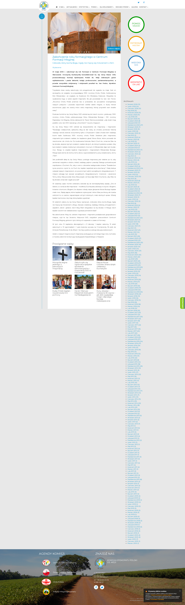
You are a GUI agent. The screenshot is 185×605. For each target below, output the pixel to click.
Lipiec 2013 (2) (132, 422)
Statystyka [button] (84, 7)
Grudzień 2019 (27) (134, 263)
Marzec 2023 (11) (133, 183)
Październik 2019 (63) (135, 267)
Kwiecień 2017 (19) (134, 329)
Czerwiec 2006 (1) (133, 529)
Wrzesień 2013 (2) (133, 418)
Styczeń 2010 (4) (133, 494)
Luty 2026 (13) (132, 117)
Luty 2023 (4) (132, 185)
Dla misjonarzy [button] (106, 7)
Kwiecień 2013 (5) (133, 428)
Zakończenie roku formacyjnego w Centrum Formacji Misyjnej (80, 58)
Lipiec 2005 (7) (132, 539)
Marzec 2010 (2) (133, 490)
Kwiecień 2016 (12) (133, 354)
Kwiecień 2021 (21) (133, 230)
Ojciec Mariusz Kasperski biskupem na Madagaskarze (84, 293)
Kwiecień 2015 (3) (133, 378)
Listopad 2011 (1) (133, 455)
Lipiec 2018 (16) (132, 298)
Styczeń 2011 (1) (132, 473)
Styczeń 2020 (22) (133, 261)
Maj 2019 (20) (132, 277)
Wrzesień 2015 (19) (134, 368)
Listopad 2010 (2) (133, 477)
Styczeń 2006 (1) (133, 533)
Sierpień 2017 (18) (133, 321)
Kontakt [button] (143, 7)
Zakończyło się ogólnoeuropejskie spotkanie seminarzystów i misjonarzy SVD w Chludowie (83, 267)
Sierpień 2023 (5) (133, 172)
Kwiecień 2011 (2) (133, 467)
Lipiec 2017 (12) (132, 323)
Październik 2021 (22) (135, 218)
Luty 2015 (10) (132, 382)
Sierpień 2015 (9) (133, 370)
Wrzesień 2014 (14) (134, 393)
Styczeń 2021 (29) (133, 236)
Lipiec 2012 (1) (132, 442)
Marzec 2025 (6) (133, 139)
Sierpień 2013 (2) (133, 420)
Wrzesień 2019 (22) (134, 269)
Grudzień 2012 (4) (133, 436)
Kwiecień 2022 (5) (133, 205)
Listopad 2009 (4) (133, 498)
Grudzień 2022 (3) (133, 189)
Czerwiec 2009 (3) (134, 506)
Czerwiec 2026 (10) (134, 108)
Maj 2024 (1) (131, 156)
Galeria (134, 7)
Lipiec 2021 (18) (132, 224)
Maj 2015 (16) (132, 376)
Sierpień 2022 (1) (133, 197)
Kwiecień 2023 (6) (133, 181)
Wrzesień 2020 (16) (134, 244)
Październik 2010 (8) (134, 479)
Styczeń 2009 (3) (133, 516)
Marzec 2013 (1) (133, 430)
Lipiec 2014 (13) (132, 397)
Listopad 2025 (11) (133, 123)
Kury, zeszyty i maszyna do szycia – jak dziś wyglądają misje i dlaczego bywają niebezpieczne (106, 296)
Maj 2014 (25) (132, 401)
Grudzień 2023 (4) (133, 166)
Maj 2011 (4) (131, 465)
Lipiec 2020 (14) (133, 249)
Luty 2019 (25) (132, 284)
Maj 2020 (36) (132, 253)
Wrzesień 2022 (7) (133, 195)
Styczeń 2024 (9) (133, 164)
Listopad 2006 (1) (133, 525)
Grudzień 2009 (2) (133, 496)
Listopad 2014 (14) (133, 389)
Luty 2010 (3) (132, 492)
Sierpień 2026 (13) (133, 104)
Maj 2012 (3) (131, 446)
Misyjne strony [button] (122, 7)
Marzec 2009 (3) (133, 512)
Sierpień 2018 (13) (133, 296)
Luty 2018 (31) (132, 308)
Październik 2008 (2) (134, 521)
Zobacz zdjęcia (114, 49)
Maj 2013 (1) (131, 426)
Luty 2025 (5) (132, 141)
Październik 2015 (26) (135, 366)
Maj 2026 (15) (132, 110)
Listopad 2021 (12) (133, 216)
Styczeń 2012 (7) (133, 450)
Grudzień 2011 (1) (133, 453)
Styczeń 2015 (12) (133, 385)
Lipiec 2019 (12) (132, 273)
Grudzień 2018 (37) (134, 288)
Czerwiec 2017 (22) (134, 325)
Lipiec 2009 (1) (132, 504)
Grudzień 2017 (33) (134, 312)
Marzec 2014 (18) (133, 405)
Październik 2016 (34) (135, 341)
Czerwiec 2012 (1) (133, 444)
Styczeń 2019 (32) (133, 286)
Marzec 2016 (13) (133, 356)
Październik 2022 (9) (134, 193)
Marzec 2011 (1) (132, 469)
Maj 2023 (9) (131, 179)
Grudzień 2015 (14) (134, 362)
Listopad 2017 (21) (133, 314)
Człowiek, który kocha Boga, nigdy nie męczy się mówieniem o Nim (83, 63)
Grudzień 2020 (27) (134, 238)
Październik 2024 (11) (134, 150)
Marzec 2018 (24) (133, 306)
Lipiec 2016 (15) (132, 347)
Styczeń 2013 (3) (133, 434)
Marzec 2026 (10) (133, 115)
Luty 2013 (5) (131, 432)
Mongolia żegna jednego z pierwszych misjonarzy (60, 265)
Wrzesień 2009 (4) (134, 502)
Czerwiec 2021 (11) (133, 226)
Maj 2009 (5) (131, 508)
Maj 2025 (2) (131, 135)
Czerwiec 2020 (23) (134, 251)
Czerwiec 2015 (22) (134, 374)
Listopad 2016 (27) (133, 339)
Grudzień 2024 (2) (133, 146)
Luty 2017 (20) (132, 333)
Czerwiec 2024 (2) (133, 154)
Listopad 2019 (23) (134, 265)
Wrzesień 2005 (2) (133, 537)
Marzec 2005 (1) (133, 543)
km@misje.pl (98, 582)
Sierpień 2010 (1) (133, 483)
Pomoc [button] (94, 7)
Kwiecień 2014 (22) (134, 403)
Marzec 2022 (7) (133, 207)
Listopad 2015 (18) (133, 364)
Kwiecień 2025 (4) (133, 137)
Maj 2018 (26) (132, 302)
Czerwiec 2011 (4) (133, 463)
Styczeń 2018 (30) (133, 310)
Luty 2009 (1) (132, 514)
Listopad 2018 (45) (134, 290)
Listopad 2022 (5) (133, 191)
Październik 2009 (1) (134, 500)
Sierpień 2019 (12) (133, 271)
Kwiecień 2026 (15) (134, 113)
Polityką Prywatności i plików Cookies (161, 595)
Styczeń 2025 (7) (133, 143)
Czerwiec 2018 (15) (134, 300)
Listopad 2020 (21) (134, 240)
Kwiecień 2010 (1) (133, 488)
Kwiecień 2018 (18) (134, 304)
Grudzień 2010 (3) (133, 475)
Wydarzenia (57, 67)
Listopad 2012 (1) (133, 438)
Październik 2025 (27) (135, 125)
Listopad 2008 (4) (133, 518)
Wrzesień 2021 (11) (133, 220)
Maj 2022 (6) (131, 203)
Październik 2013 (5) (134, 415)
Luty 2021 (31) (132, 234)
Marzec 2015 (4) (133, 380)
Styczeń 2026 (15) (133, 119)
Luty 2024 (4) (132, 162)
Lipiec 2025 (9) (132, 131)
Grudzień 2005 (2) (133, 535)
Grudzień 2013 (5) (133, 411)
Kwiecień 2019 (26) (134, 279)
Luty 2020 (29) (132, 259)
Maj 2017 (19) (132, 327)
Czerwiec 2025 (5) (133, 133)
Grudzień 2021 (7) (133, 214)
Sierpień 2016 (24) (133, 345)
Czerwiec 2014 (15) (134, 399)
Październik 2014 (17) (134, 391)
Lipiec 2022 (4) (132, 199)
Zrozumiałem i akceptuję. (157, 599)
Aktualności (71, 7)
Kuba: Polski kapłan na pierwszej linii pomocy (61, 293)
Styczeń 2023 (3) (133, 187)
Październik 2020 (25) (135, 242)
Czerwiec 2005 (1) (133, 541)
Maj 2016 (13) (132, 352)
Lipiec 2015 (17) (132, 372)
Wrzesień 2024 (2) (133, 152)
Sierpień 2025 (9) (133, 129)
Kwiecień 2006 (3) (133, 531)
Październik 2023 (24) (135, 168)
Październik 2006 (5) (134, 527)
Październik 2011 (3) (134, 457)
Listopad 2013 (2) (133, 413)
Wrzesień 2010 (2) (133, 481)
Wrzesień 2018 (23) (134, 294)
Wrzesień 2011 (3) (133, 459)
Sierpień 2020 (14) (133, 247)
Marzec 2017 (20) (133, 331)
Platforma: (136, 598)
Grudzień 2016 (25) (134, 337)
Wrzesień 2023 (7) (133, 170)
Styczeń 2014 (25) (133, 409)
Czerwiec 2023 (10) (134, 176)
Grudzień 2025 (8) (133, 121)
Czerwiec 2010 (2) (133, 485)
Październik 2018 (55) (135, 292)
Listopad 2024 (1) (133, 148)
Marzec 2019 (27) (133, 282)
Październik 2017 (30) (135, 317)
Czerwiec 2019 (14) (134, 275)
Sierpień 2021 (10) (133, 222)
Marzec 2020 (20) (133, 257)
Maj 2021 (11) (131, 228)
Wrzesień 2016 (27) (134, 343)
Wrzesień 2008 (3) (134, 523)
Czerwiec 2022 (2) (133, 201)
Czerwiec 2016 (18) (134, 350)
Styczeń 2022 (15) (133, 211)
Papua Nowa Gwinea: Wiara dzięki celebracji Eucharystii (106, 265)
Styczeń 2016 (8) (133, 360)
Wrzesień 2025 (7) (133, 127)
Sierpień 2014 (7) (133, 395)
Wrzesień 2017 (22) (134, 319)
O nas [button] (61, 7)
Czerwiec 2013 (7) (133, 424)
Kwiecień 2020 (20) (134, 255)
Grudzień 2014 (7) (133, 387)
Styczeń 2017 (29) (133, 335)
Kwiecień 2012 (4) (133, 448)
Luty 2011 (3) (131, 471)
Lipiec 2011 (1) (132, 461)
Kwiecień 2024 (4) (133, 158)
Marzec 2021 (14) (133, 232)
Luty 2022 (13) (132, 209)
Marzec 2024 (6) (133, 160)
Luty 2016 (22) (132, 358)
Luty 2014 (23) (132, 407)
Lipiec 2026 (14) (133, 106)
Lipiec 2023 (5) (132, 174)
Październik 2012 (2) (134, 440)
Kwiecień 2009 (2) (133, 510)
